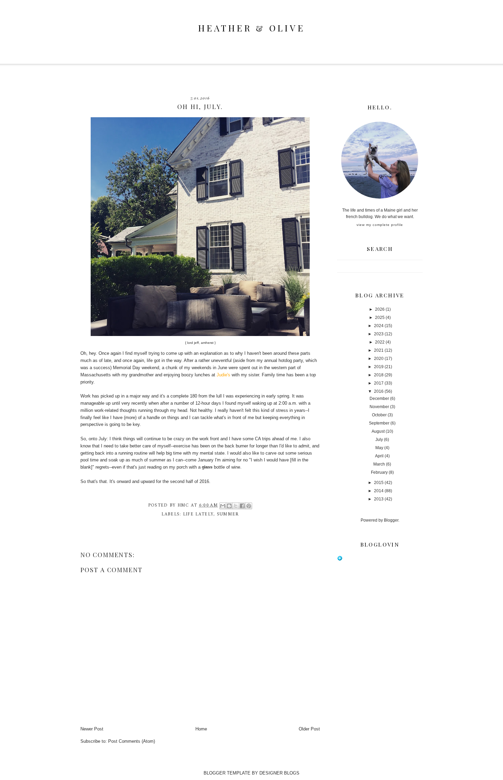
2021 (379, 350)
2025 (380, 317)
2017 (379, 383)
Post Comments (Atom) (131, 741)
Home (201, 728)
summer (228, 514)
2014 (379, 490)
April (379, 456)
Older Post (309, 728)
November (379, 406)
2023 (379, 334)
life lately (198, 514)
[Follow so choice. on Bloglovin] (340, 559)
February (379, 472)
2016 (379, 391)
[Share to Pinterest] (248, 505)
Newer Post (91, 728)
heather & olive (251, 27)
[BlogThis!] (229, 505)
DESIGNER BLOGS (279, 773)
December (379, 398)
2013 (379, 499)
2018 (379, 375)
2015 (379, 482)
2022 (380, 342)
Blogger (391, 520)
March (379, 464)
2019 (379, 366)
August (378, 431)
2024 (379, 325)
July (379, 439)
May (379, 447)
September (379, 423)
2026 (380, 309)
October (379, 415)
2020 (379, 358)
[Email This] (222, 505)
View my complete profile (380, 225)
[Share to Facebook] (242, 505)
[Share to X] (235, 505)
